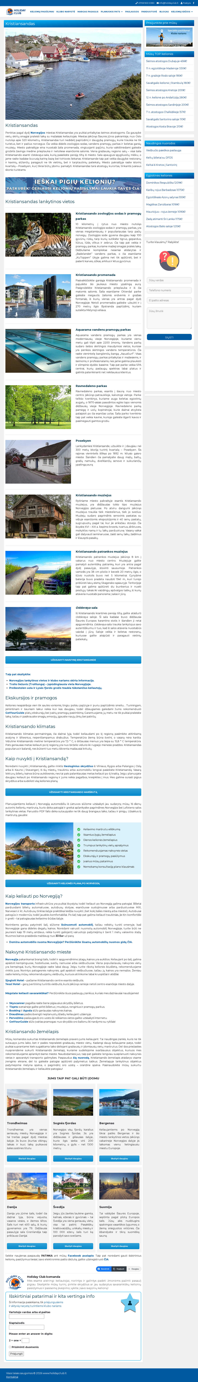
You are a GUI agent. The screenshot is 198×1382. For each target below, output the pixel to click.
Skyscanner (17, 1003)
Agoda (27, 1010)
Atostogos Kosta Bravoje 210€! (164, 126)
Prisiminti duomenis (25, 1347)
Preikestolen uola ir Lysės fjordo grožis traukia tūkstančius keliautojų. (55, 688)
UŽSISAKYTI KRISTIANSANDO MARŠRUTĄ (73, 792)
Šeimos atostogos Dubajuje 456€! (166, 61)
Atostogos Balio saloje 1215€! (163, 226)
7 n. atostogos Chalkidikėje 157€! (166, 112)
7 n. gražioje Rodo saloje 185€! (164, 75)
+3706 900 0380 (146, 3)
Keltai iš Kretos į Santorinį (161, 164)
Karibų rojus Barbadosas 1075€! (165, 190)
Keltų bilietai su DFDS (159, 157)
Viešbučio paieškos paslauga (163, 150)
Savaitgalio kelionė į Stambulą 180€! (168, 83)
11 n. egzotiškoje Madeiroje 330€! (166, 68)
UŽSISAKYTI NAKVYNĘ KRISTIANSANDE (73, 660)
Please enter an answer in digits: (31, 1333)
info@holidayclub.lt (168, 3)
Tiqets (13, 1006)
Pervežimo (16, 1018)
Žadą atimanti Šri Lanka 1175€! (164, 219)
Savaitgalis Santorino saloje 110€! (166, 119)
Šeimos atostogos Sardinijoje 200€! (167, 104)
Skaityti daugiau (26, 1158)
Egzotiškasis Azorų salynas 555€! (165, 197)
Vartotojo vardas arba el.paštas (29, 1312)
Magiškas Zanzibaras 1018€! (162, 204)
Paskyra (187, 3)
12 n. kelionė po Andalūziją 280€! (166, 97)
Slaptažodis (16, 1323)
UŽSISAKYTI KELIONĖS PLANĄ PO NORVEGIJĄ (73, 883)
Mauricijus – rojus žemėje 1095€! (165, 211)
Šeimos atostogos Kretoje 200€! (165, 90)
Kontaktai (12, 1377)
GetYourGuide (14, 712)
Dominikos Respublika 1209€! (164, 182)
